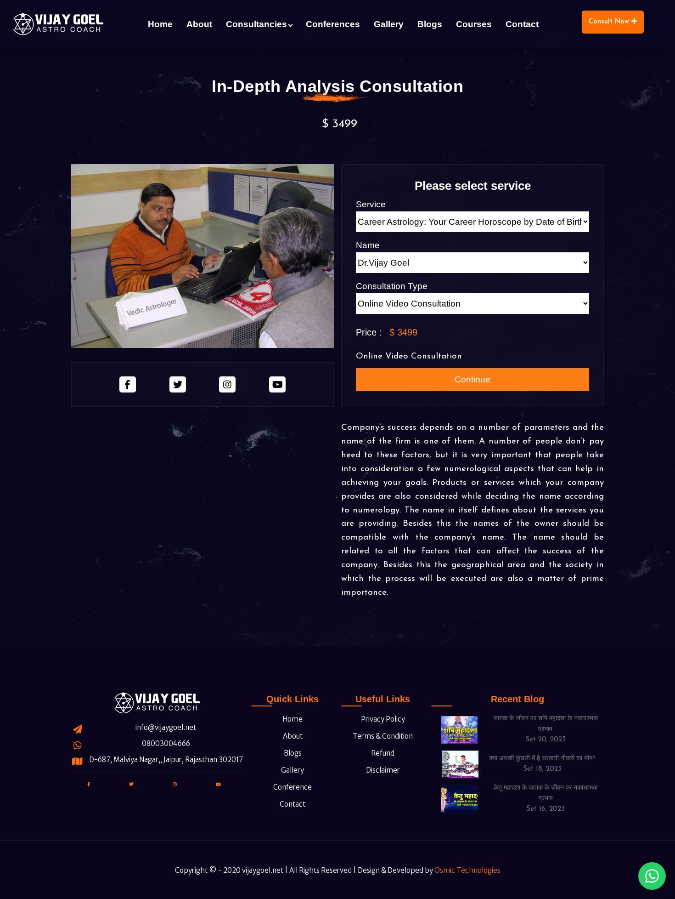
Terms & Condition (382, 736)
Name (368, 245)
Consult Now (610, 21)
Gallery (389, 24)
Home (160, 24)
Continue (472, 379)
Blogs (429, 24)
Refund (382, 753)
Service (371, 204)
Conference (292, 787)
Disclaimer (382, 770)
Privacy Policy (382, 719)
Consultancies (256, 24)
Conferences (333, 24)
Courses (474, 24)
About (199, 24)
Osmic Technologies (467, 870)
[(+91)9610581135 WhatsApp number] (652, 876)
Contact (522, 24)
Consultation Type (392, 286)
